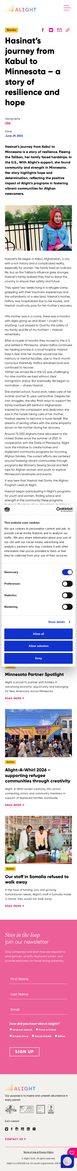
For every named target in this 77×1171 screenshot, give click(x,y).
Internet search (22, 1029)
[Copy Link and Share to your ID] (68, 30)
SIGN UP (24, 1052)
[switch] (67, 584)
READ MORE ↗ (14, 698)
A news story (20, 1036)
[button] (67, 7)
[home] (21, 8)
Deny (38, 658)
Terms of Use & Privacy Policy (38, 1152)
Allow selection (39, 646)
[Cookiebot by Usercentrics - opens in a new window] (56, 509)
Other (61, 1036)
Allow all (38, 633)
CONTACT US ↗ (15, 1139)
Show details (56, 621)
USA (8, 123)
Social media (42, 1036)
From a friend (47, 1029)
